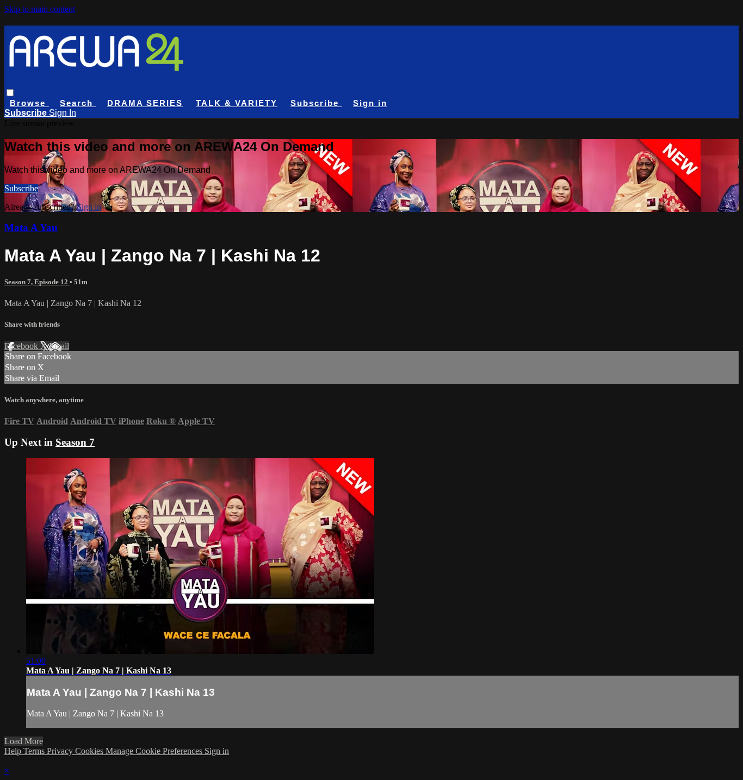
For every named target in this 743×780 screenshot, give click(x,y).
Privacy (61, 751)
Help (13, 751)
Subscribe (21, 188)
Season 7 (75, 442)
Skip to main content (39, 9)
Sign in (370, 103)
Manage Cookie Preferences (155, 751)
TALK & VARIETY (236, 103)
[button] (10, 92)
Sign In (62, 112)
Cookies (90, 751)
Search (78, 103)
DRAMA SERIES (145, 103)
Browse (29, 103)
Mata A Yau (31, 227)
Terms (35, 751)
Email (59, 346)
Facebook (22, 346)
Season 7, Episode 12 (37, 282)
